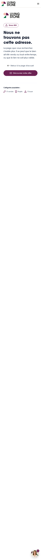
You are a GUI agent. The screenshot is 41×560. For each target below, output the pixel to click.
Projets (20, 92)
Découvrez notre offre (22, 73)
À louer (30, 92)
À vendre (10, 92)
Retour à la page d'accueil (22, 66)
